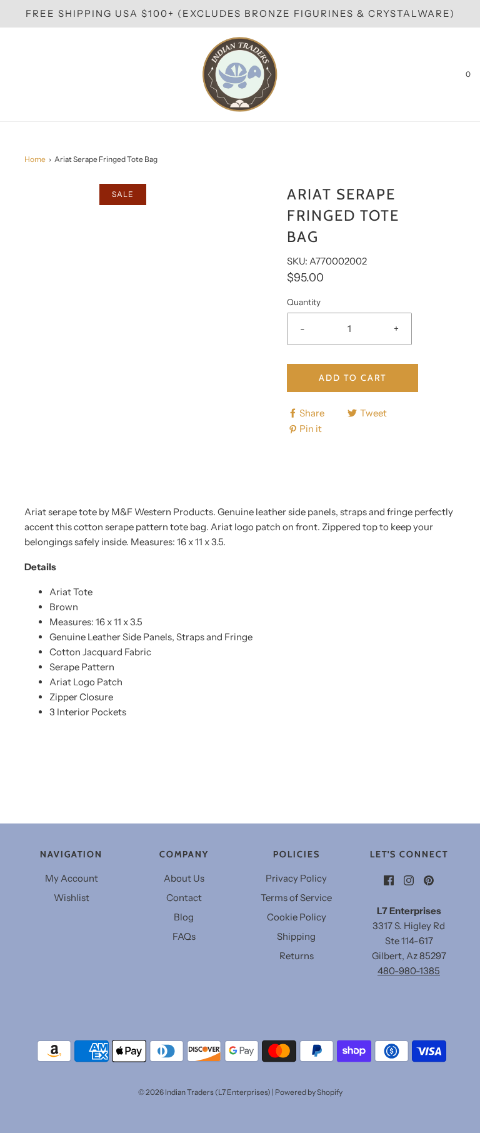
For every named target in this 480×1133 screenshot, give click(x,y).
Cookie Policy (296, 917)
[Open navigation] (9, 74)
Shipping (296, 936)
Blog (184, 917)
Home (35, 159)
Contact (184, 898)
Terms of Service (296, 898)
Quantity (304, 302)
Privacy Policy (296, 878)
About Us (184, 878)
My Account (71, 878)
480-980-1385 (409, 971)
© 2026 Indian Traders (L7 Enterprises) (204, 1092)
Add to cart (352, 377)
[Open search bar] (23, 74)
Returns (296, 956)
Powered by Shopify (308, 1092)
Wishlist (71, 898)
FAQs (184, 936)
